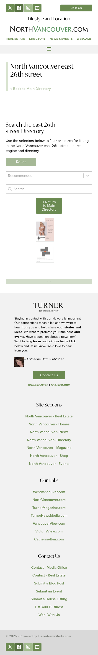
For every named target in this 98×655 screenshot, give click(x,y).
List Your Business (49, 607)
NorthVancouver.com (49, 500)
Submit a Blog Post (49, 583)
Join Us (76, 8)
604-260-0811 (60, 385)
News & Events (61, 39)
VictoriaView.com (49, 531)
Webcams (84, 39)
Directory (37, 39)
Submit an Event (49, 591)
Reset (21, 162)
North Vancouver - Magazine (49, 448)
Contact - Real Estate (49, 575)
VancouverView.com (49, 523)
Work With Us (49, 615)
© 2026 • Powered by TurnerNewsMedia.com (38, 636)
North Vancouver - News (49, 432)
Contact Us (49, 375)
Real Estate (15, 39)
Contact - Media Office (49, 568)
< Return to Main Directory (49, 206)
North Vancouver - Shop (49, 456)
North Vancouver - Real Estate (49, 416)
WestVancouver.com (49, 492)
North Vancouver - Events (49, 464)
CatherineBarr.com (49, 539)
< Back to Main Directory (30, 88)
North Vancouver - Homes (49, 424)
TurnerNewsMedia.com (49, 516)
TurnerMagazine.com (49, 508)
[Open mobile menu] (49, 49)
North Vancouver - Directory (49, 440)
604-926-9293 (38, 385)
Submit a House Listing (49, 599)
